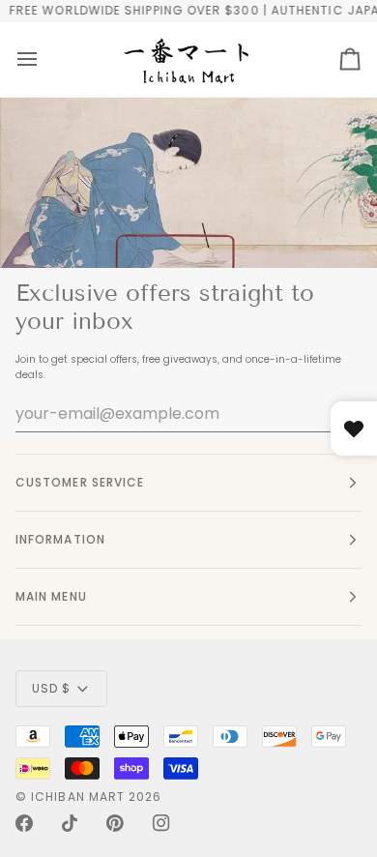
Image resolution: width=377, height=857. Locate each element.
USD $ (51, 688)
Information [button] (60, 539)
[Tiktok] (69, 823)
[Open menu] (27, 59)
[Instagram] (161, 823)
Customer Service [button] (79, 482)
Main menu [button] (51, 596)
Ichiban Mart (78, 796)
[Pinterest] (115, 823)
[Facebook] (24, 823)
